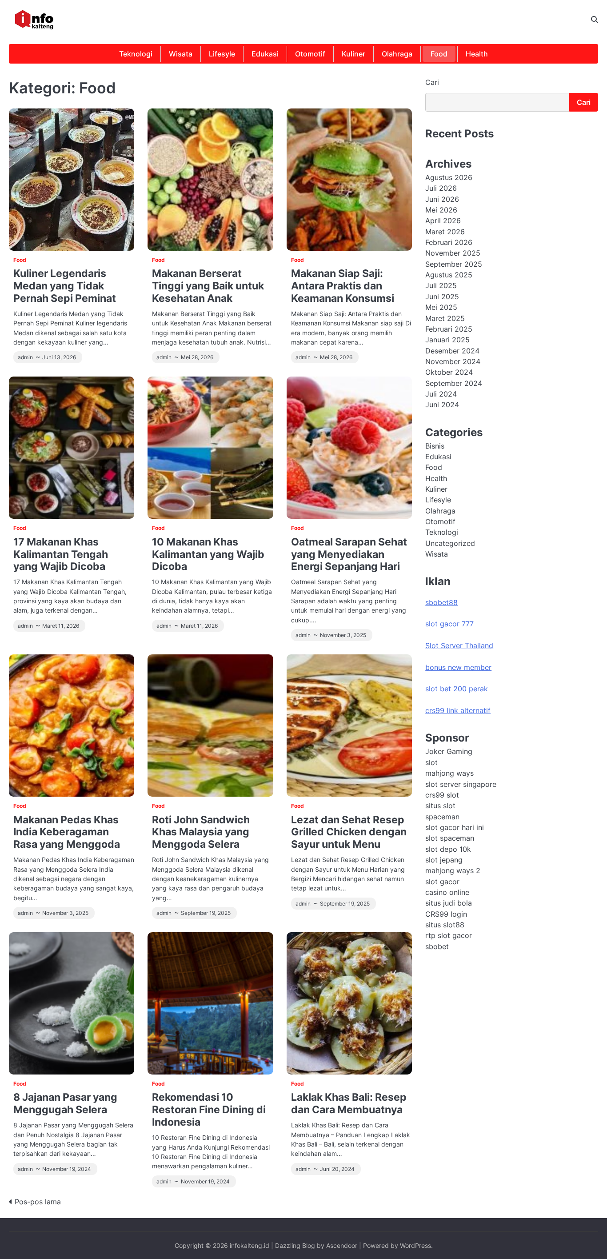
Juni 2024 (442, 405)
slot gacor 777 (449, 624)
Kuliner (353, 53)
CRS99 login (446, 914)
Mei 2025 (441, 307)
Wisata (180, 53)
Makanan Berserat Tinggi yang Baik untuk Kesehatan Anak (208, 286)
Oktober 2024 (449, 372)
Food (439, 53)
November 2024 (452, 361)
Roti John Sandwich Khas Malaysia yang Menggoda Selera (201, 832)
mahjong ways (449, 773)
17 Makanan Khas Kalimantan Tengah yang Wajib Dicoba (60, 554)
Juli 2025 (441, 285)
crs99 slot (442, 794)
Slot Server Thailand (459, 645)
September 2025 (453, 264)
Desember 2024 (452, 350)
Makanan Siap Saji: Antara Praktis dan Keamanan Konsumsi (342, 286)
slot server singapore (460, 784)
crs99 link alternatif (458, 710)
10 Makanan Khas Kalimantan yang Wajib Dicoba (208, 554)
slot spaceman (449, 838)
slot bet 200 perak (456, 689)
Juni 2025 (442, 296)
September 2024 (453, 383)
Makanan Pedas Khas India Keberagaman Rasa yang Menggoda (66, 832)
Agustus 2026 (448, 177)
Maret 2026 (445, 231)
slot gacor (442, 881)
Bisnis (434, 445)
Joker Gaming (448, 751)
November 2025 (452, 253)
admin (25, 357)
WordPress (415, 1245)
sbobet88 (441, 602)
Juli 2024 (441, 393)
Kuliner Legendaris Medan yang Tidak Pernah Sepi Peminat (64, 286)
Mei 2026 (441, 209)
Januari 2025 (447, 339)
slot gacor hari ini (454, 827)
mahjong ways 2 (452, 870)
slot (431, 762)
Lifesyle (222, 53)
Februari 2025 (448, 329)
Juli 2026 (441, 188)
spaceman (442, 816)
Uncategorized (450, 543)
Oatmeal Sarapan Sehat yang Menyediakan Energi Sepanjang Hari (349, 554)
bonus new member (458, 667)
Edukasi (265, 53)
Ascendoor (341, 1245)
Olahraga (397, 53)
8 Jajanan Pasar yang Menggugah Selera (65, 1103)
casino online (447, 892)
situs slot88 (444, 924)
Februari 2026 (448, 242)
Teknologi (135, 53)
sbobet (437, 946)
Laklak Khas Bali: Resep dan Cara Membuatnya (349, 1103)
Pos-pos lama (38, 1201)
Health (477, 53)
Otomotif (310, 53)
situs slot (440, 805)
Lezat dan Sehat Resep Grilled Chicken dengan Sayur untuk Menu (349, 832)
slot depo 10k (448, 849)
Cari (432, 82)
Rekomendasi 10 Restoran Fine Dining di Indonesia (209, 1109)
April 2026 (443, 221)
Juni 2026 (442, 199)
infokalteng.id (249, 1245)
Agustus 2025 (448, 274)
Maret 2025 (445, 318)
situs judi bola (448, 903)
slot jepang (444, 859)
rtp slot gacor (448, 935)
